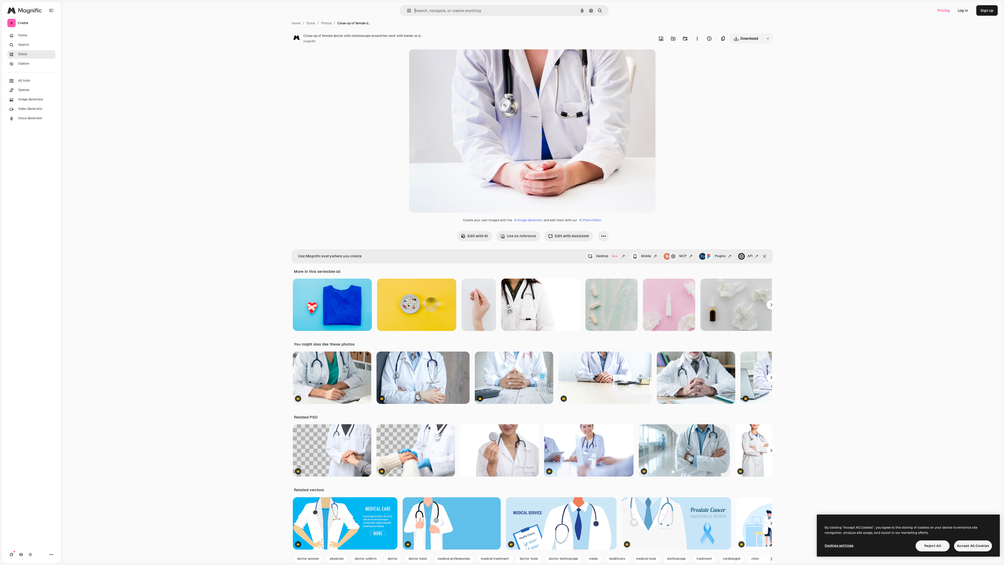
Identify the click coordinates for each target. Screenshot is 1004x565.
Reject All (932, 546)
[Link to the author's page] (296, 38)
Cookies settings (839, 545)
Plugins (720, 256)
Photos (326, 23)
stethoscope (676, 559)
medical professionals (454, 559)
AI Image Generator (528, 220)
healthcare (617, 559)
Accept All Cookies (973, 546)
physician (337, 559)
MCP (683, 256)
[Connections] (11, 554)
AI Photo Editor (590, 220)
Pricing (943, 10)
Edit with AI (477, 236)
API (750, 256)
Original (442, 59)
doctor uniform (366, 559)
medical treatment (495, 559)
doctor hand (418, 559)
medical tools (646, 559)
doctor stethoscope (563, 559)
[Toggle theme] (30, 554)
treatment (704, 559)
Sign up (987, 10)
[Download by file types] (767, 38)
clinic (755, 559)
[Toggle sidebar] (51, 10)
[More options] (697, 38)
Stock (310, 23)
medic (593, 559)
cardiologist (731, 559)
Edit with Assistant (572, 236)
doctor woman (308, 559)
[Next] (771, 305)
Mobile (646, 256)
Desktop (607, 256)
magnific (309, 41)
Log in (963, 10)
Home (296, 23)
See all (334, 271)
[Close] (764, 256)
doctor (393, 559)
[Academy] (21, 554)
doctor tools (529, 559)
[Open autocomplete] (407, 11)
